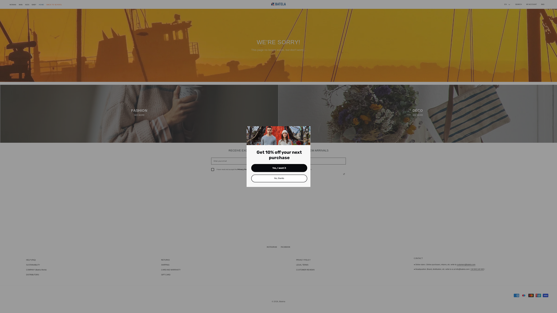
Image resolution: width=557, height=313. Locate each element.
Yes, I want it (279, 168)
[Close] (306, 129)
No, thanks (279, 178)
